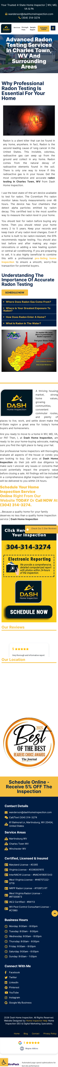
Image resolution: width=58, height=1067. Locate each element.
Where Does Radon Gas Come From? (28, 301)
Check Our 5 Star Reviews (43, 528)
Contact (35, 1033)
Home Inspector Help (36, 1020)
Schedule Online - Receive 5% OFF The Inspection (29, 786)
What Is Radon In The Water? (23, 323)
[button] (4, 1062)
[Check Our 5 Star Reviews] (27, 529)
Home (17, 1033)
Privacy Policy (49, 1033)
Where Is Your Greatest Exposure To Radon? (26, 309)
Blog (26, 1033)
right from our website (20, 494)
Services (17, 27)
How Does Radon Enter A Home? (26, 317)
